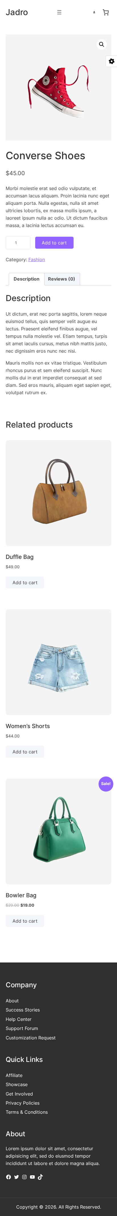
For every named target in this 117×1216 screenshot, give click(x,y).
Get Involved (19, 1094)
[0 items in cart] (105, 12)
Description (26, 279)
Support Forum (22, 1028)
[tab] (26, 279)
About (12, 1001)
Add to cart (54, 243)
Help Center (19, 1019)
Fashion (36, 259)
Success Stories (23, 1010)
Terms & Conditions (27, 1112)
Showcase (17, 1084)
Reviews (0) (61, 279)
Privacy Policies (22, 1103)
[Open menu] (59, 12)
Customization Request (31, 1038)
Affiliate (14, 1075)
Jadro (17, 12)
